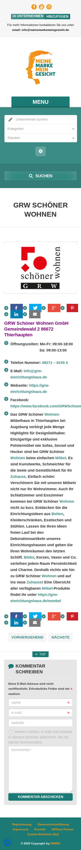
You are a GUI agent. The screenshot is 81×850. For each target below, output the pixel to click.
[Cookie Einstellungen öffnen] (7, 845)
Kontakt (39, 829)
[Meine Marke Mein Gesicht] (40, 67)
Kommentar (21, 750)
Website (17, 723)
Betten (57, 514)
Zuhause (18, 477)
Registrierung (22, 824)
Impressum (20, 829)
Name (16, 702)
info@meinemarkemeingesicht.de (45, 29)
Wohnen (51, 414)
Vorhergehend (27, 637)
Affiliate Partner (63, 829)
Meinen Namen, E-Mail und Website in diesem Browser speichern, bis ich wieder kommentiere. (40, 737)
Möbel (60, 458)
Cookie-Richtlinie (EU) (43, 834)
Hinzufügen (57, 16)
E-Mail (16, 713)
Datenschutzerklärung (53, 824)
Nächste (61, 637)
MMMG (55, 843)
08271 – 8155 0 (55, 363)
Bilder (29, 557)
